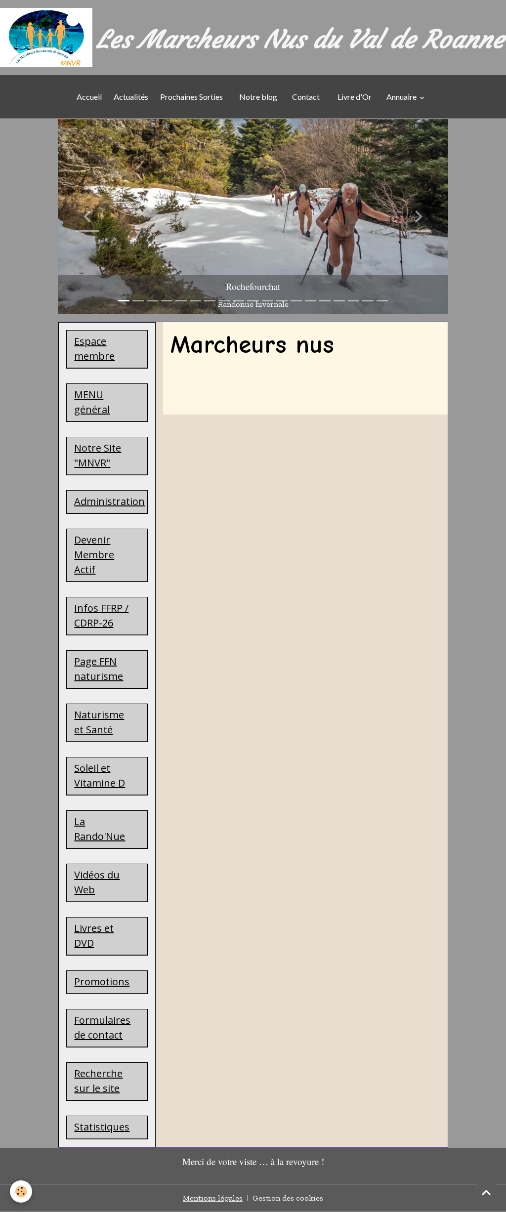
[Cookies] (21, 1191)
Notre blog (257, 96)
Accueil (89, 96)
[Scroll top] (486, 1192)
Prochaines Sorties (193, 96)
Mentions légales (213, 1198)
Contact (306, 96)
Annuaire (402, 96)
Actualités (131, 96)
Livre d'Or (355, 96)
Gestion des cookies (288, 1198)
